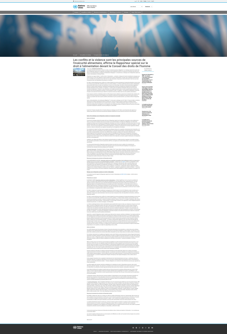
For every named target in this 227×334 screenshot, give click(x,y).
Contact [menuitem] (95, 331)
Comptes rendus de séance (101, 55)
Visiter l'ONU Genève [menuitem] (136, 12)
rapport (123, 161)
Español (152, 1)
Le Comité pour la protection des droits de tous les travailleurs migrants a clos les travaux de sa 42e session (147, 122)
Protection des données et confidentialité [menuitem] (119, 331)
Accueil (75, 55)
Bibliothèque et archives (115, 12)
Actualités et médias (86, 12)
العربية (136, 1)
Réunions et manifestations (100, 12)
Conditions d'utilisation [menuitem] (104, 331)
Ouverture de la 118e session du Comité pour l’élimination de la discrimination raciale (147, 113)
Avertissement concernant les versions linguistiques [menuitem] (141, 331)
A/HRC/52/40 (123, 174)
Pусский (148, 1)
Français (144, 1)
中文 (138, 1)
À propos (76, 12)
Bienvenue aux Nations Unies (80, 1)
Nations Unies (81, 7)
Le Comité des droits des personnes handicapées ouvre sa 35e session (147, 106)
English (141, 1)
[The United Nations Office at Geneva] (75, 7)
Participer (126, 12)
